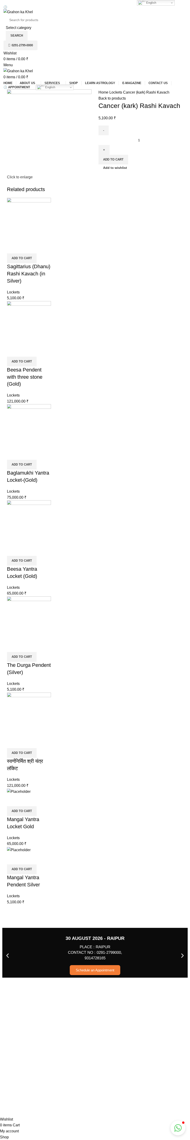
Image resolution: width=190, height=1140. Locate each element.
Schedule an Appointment (95, 970)
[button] (22, 258)
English (49, 87)
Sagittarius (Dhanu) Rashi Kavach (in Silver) (28, 274)
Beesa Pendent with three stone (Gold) (24, 377)
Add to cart (113, 159)
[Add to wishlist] (25, 247)
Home (103, 92)
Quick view (13, 247)
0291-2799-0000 (22, 45)
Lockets (116, 92)
